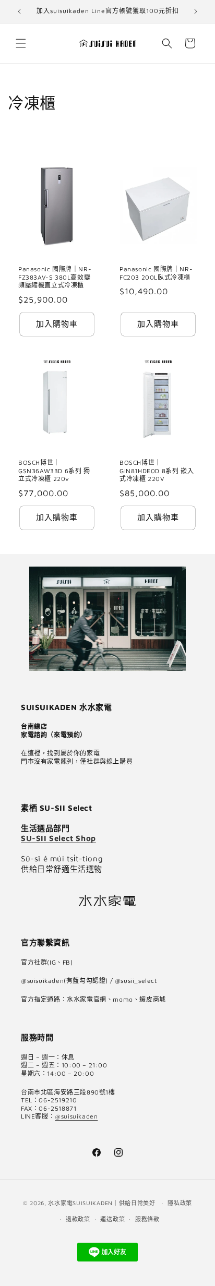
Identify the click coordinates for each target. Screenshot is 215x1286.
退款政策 (78, 1219)
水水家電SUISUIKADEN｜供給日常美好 (101, 1202)
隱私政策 (180, 1202)
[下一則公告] (195, 11)
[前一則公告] (19, 11)
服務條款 (147, 1219)
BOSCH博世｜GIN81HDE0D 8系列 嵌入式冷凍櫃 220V (157, 471)
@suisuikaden (76, 1116)
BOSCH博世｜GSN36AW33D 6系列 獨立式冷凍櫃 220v (54, 471)
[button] (20, 43)
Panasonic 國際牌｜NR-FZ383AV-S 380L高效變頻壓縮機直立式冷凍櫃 (54, 277)
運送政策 (112, 1219)
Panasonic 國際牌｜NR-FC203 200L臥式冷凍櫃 (156, 273)
